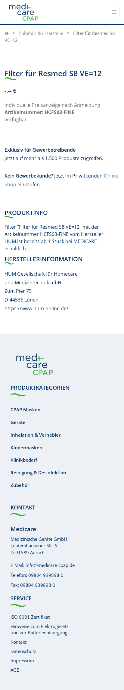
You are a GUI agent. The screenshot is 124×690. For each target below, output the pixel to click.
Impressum (22, 661)
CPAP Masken (26, 410)
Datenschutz (23, 651)
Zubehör (20, 485)
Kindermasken (26, 447)
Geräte (18, 422)
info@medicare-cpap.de (50, 565)
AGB (15, 670)
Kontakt (18, 642)
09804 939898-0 (46, 575)
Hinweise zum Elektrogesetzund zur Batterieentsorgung (39, 629)
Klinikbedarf (24, 460)
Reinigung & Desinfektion (38, 472)
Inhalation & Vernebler (35, 435)
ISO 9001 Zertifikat (30, 617)
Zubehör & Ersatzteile (41, 33)
